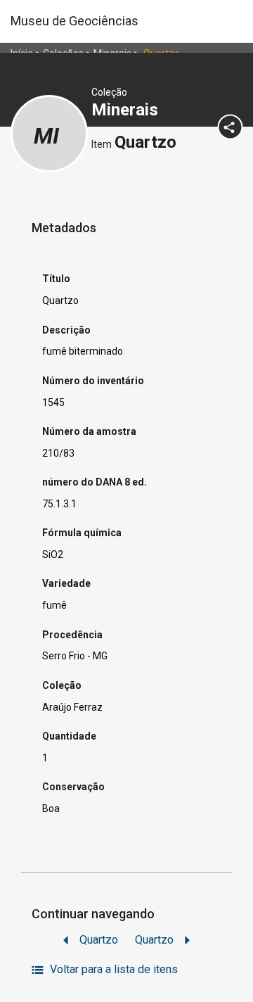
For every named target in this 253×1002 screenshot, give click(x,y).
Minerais (126, 110)
